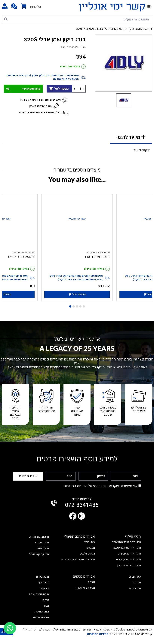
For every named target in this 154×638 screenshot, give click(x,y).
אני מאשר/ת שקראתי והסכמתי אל (100, 486)
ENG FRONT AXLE (97, 257)
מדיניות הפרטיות (75, 486)
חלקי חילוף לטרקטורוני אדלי (119, 28)
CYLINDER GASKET (21, 257)
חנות (138, 28)
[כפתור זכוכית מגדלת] (5, 19)
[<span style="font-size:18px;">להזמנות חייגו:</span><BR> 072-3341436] (54, 503)
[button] (149, 6)
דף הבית (147, 28)
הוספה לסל (61, 88)
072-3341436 (82, 503)
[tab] (131, 137)
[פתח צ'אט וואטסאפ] (10, 628)
